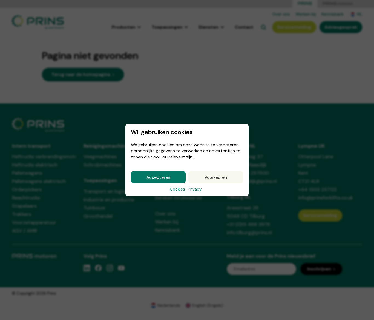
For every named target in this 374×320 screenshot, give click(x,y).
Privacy (195, 189)
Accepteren (158, 177)
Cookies (177, 189)
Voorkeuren (216, 177)
